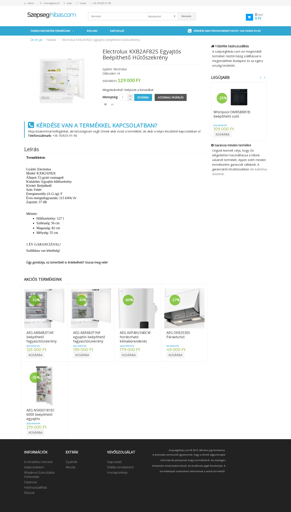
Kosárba (143, 97)
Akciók (70, 467)
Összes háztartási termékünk (50, 30)
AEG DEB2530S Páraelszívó (178, 335)
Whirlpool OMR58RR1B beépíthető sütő (232, 114)
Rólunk (92, 30)
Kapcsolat (117, 30)
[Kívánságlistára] (105, 104)
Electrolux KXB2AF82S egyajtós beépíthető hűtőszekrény (101, 40)
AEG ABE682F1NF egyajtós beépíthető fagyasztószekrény (89, 337)
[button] (248, 16)
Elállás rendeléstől (120, 467)
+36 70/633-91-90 (64, 136)
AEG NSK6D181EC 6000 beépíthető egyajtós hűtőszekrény (41, 416)
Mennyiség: (110, 97)
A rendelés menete (38, 462)
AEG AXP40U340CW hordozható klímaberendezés (135, 337)
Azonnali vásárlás (170, 97)
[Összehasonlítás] (112, 104)
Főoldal (51, 40)
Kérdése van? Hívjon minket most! (227, 30)
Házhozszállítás (35, 487)
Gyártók (71, 462)
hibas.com (51, 14)
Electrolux (120, 69)
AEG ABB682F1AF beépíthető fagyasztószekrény (41, 337)
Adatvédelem (34, 467)
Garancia (30, 482)
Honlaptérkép (117, 473)
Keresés (186, 16)
